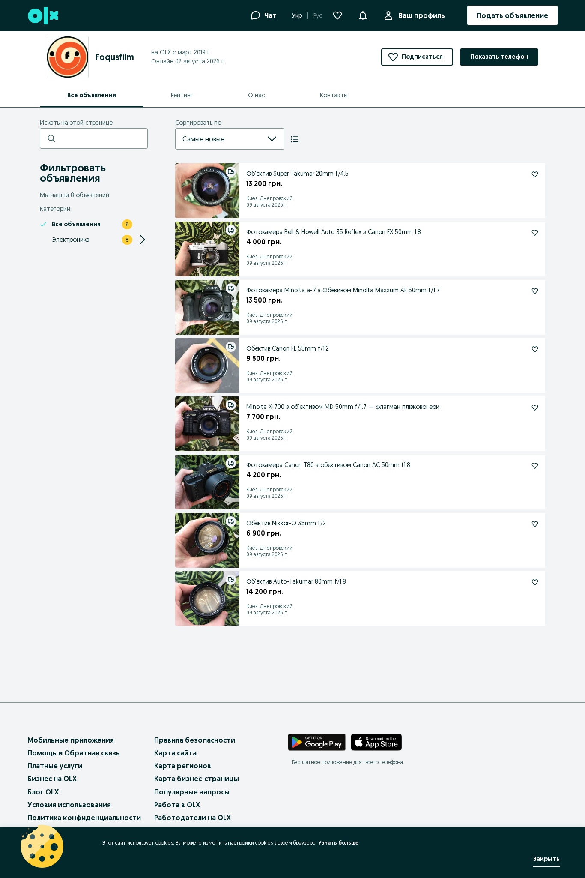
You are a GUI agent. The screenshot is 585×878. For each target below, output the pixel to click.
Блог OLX (43, 792)
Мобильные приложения (70, 740)
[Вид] (294, 139)
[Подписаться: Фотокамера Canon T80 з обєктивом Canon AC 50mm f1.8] (534, 465)
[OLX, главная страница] (42, 15)
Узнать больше (338, 842)
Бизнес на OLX (52, 778)
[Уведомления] (363, 15)
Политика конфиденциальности (84, 817)
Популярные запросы (192, 792)
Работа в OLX (177, 804)
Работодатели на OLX (192, 817)
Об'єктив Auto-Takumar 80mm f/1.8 (296, 581)
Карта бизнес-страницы (196, 778)
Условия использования (69, 804)
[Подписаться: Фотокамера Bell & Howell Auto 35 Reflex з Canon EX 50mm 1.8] (534, 232)
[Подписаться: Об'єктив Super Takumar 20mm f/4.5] (534, 174)
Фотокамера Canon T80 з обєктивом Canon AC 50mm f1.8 (328, 465)
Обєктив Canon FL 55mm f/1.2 (287, 348)
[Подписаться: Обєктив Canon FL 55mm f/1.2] (534, 349)
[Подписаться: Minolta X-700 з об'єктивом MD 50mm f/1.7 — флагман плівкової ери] (534, 407)
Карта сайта (175, 753)
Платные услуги (54, 765)
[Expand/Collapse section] (142, 239)
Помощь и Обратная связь (73, 753)
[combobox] (219, 139)
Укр (297, 15)
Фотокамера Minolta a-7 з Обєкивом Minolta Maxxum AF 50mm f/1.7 (343, 290)
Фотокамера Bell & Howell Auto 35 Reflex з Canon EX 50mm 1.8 (333, 232)
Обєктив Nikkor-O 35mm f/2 (286, 523)
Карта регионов (182, 765)
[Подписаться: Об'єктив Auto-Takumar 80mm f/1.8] (534, 582)
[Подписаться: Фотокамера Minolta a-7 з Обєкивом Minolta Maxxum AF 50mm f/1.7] (534, 291)
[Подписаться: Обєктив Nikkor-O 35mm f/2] (534, 524)
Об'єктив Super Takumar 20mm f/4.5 (297, 173)
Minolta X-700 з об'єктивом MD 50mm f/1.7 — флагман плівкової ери (342, 407)
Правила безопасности (194, 740)
